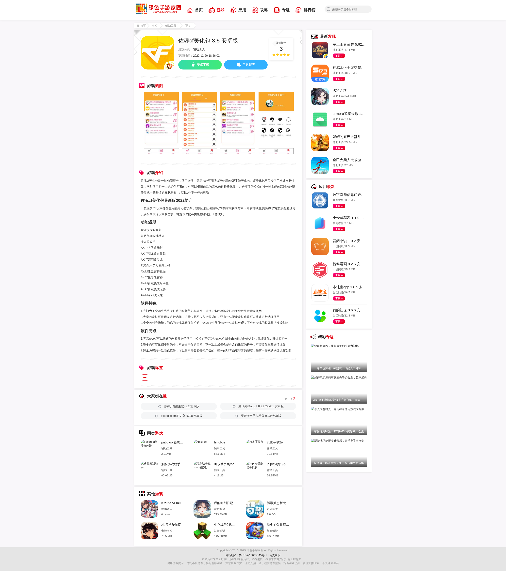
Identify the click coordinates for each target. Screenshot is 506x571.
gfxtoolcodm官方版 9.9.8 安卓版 (181, 415)
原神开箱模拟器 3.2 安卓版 (181, 406)
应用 (242, 10)
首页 (199, 10)
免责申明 (274, 555)
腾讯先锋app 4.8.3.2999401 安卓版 (261, 406)
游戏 (221, 10)
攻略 (264, 10)
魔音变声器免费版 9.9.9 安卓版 (261, 415)
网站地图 (231, 555)
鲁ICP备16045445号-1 (253, 555)
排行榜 (309, 10)
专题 (286, 10)
